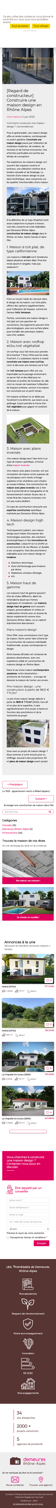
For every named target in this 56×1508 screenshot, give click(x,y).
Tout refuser (41, 26)
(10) (9, 825)
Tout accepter (20, 26)
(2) (17, 829)
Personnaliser (30, 30)
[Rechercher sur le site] (50, 811)
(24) (12, 833)
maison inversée (21, 465)
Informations (14, 116)
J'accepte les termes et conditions (28, 1237)
